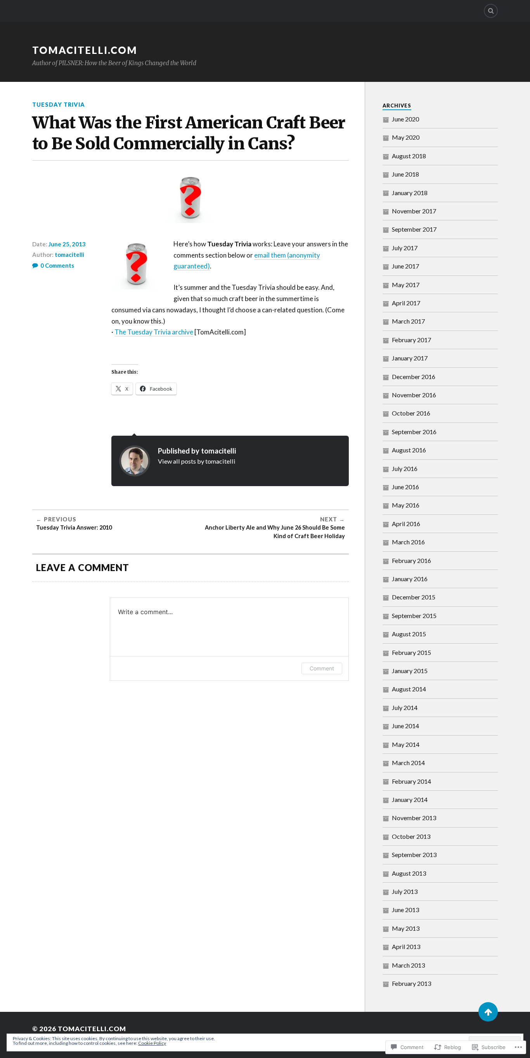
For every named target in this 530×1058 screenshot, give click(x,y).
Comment (322, 668)
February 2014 (411, 781)
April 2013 (406, 946)
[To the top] (488, 1012)
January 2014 (410, 799)
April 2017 (406, 302)
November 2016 (414, 394)
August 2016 (409, 450)
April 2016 (406, 523)
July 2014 (404, 707)
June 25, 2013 (67, 244)
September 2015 (414, 615)
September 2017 (414, 229)
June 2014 (405, 725)
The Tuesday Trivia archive (153, 332)
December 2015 (413, 597)
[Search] (491, 11)
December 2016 (413, 376)
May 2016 (405, 505)
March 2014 (408, 762)
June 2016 (405, 486)
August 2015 (409, 633)
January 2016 (410, 578)
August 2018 (409, 155)
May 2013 (405, 928)
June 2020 (405, 119)
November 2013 (414, 817)
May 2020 (405, 137)
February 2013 (411, 983)
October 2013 (411, 836)
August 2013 (409, 873)
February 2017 (411, 339)
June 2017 (405, 266)
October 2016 (411, 413)
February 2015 (411, 652)
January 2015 (410, 670)
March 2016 (408, 541)
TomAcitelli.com (84, 50)
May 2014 (405, 744)
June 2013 (405, 909)
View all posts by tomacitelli (197, 461)
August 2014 (409, 689)
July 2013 (404, 891)
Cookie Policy (152, 1043)
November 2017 (414, 211)
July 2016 (404, 468)
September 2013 (414, 854)
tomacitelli (69, 254)
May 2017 (405, 284)
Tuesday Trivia (58, 104)
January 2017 (410, 358)
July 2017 (404, 247)
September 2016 (414, 431)
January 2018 (410, 192)
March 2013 (408, 965)
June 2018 (405, 174)
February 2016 (411, 560)
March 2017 (408, 321)
